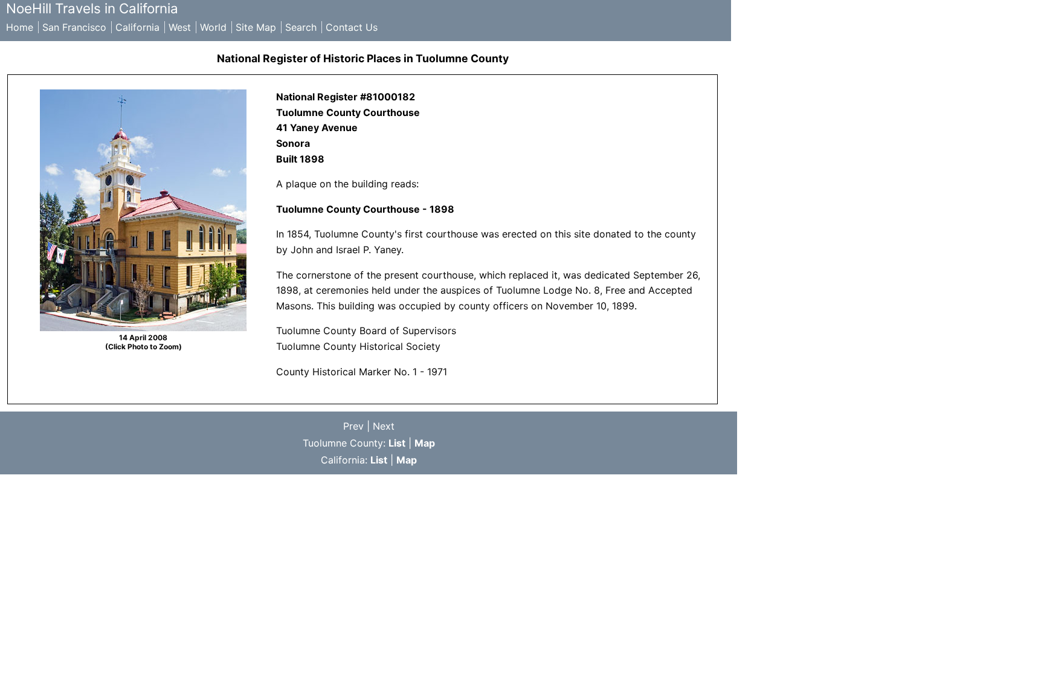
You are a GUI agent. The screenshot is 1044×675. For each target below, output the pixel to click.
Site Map (256, 27)
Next (384, 426)
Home (19, 27)
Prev (353, 426)
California (137, 27)
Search (301, 27)
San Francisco (74, 27)
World (213, 27)
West (180, 27)
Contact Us (352, 27)
